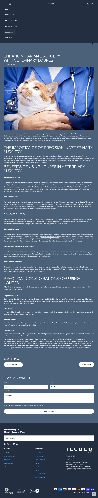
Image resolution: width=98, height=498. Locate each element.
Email (52, 382)
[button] (92, 4)
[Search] (10, 4)
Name (6, 382)
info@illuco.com (70, 459)
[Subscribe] (90, 438)
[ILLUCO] (49, 4)
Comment (7, 390)
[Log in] (88, 4)
